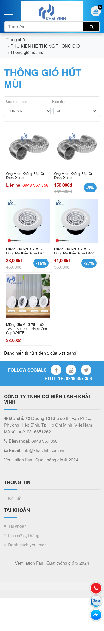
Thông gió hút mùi (27, 52)
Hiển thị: (58, 101)
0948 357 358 (35, 185)
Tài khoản (17, 526)
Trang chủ (15, 39)
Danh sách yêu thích (27, 545)
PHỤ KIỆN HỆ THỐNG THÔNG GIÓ (45, 46)
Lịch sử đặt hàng (23, 535)
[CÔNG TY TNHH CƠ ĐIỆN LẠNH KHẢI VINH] (52, 11)
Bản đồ (15, 498)
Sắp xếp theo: (16, 101)
